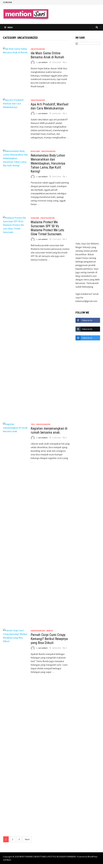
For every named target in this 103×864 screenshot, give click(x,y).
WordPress (93, 856)
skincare (35, 218)
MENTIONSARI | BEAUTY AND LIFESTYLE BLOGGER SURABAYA (47, 856)
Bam (9, 859)
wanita (49, 630)
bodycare (35, 151)
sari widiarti (42, 62)
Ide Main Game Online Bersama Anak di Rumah (47, 55)
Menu (10, 27)
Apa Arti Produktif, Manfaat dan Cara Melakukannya (49, 106)
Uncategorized (38, 49)
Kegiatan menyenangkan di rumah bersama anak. (49, 430)
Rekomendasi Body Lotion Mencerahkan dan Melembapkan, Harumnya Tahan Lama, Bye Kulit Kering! (48, 163)
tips (33, 424)
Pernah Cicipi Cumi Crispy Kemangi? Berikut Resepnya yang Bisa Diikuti (49, 639)
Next (27, 839)
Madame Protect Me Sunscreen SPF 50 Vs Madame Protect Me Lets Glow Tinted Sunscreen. (47, 228)
